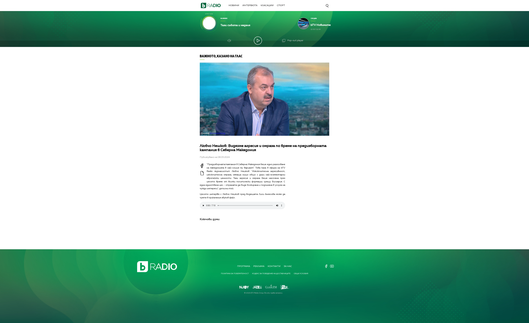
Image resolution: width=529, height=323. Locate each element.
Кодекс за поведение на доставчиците (271, 274)
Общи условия (301, 274)
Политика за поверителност (235, 274)
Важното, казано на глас (221, 56)
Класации (267, 5)
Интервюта (249, 5)
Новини (234, 5)
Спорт (281, 5)
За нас (288, 266)
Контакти (274, 266)
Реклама (258, 266)
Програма (243, 266)
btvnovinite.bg (217, 133)
